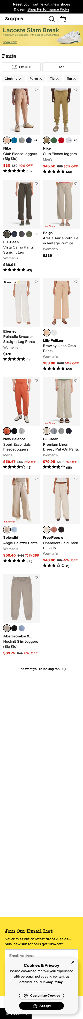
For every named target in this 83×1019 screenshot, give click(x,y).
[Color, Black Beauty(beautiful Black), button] (14, 628)
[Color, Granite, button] (21, 234)
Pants (34, 79)
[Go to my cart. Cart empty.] (62, 19)
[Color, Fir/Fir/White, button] (54, 140)
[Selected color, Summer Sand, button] (46, 529)
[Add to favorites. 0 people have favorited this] (36, 90)
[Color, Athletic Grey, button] (21, 431)
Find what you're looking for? (39, 669)
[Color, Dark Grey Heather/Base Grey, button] (21, 140)
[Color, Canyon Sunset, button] (54, 529)
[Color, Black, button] (14, 431)
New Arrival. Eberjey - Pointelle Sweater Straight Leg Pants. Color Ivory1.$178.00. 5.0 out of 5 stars (21, 324)
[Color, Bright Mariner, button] (54, 431)
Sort (61, 66)
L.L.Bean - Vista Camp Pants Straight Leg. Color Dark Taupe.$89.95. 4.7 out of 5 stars (21, 226)
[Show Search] (51, 19)
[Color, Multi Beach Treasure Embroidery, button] (54, 332)
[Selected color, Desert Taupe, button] (7, 628)
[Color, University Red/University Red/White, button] (61, 140)
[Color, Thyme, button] (29, 234)
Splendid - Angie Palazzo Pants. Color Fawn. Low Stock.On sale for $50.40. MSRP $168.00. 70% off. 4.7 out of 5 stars (21, 521)
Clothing (11, 79)
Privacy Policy (52, 982)
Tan (69, 79)
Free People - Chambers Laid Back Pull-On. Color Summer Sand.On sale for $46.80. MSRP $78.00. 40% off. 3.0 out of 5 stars (61, 521)
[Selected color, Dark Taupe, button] (7, 234)
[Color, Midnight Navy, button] (29, 140)
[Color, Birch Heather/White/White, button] (68, 140)
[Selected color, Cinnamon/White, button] (7, 431)
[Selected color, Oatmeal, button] (46, 431)
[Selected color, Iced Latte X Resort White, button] (46, 332)
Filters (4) (25, 66)
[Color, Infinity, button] (21, 628)
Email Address (21, 955)
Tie (52, 79)
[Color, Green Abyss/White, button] (14, 140)
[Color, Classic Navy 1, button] (61, 431)
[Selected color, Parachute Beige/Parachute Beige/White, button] (46, 140)
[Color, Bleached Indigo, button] (14, 529)
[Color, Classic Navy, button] (68, 431)
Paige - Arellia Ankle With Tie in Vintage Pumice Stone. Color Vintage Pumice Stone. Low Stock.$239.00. (61, 226)
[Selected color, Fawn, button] (7, 529)
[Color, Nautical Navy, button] (14, 234)
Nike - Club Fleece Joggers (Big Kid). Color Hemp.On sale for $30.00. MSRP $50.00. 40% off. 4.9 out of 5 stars (21, 130)
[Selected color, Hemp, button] (7, 140)
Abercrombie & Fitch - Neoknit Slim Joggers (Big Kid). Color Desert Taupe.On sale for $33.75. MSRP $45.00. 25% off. (21, 615)
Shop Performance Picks (48, 9)
